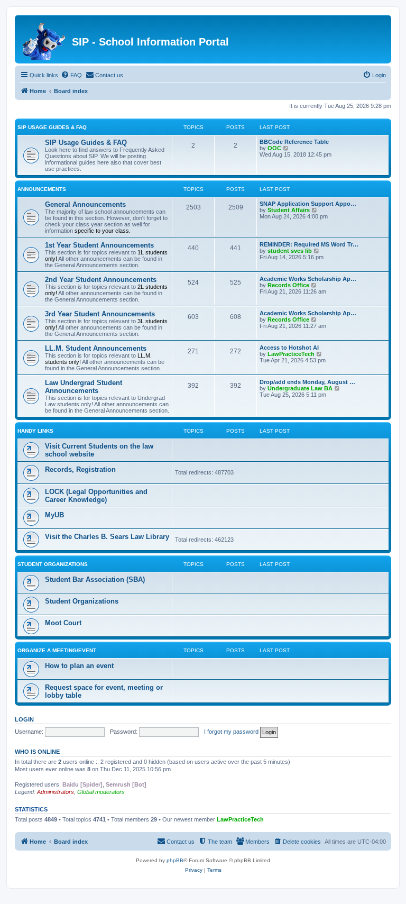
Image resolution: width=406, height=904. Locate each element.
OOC (274, 148)
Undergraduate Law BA (300, 388)
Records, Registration (80, 469)
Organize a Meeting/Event (56, 650)
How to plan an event (79, 666)
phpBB (175, 860)
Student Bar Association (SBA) (95, 579)
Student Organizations (52, 564)
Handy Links (35, 431)
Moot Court (63, 623)
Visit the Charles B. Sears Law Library (107, 537)
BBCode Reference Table (294, 142)
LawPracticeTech (291, 354)
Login (24, 719)
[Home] (44, 39)
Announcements (41, 189)
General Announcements (85, 204)
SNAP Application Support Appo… (308, 203)
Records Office (288, 285)
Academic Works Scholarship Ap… (308, 279)
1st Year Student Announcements (99, 245)
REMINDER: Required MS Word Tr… (309, 244)
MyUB (54, 515)
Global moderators (101, 792)
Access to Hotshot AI (289, 347)
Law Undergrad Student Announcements (83, 387)
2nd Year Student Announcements (100, 280)
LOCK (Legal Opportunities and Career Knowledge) (96, 496)
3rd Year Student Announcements (100, 314)
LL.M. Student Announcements (95, 348)
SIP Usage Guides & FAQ (52, 127)
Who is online (37, 751)
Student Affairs (288, 210)
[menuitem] (71, 75)
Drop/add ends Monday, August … (307, 382)
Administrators (55, 792)
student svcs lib (289, 251)
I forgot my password (231, 731)
